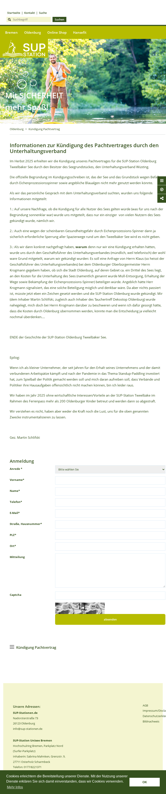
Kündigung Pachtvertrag (44, 129)
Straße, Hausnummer (26, 524)
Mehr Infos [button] (15, 787)
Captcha (15, 595)
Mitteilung (17, 557)
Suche (43, 13)
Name (15, 491)
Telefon (16, 502)
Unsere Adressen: (26, 706)
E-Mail (15, 513)
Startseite (13, 13)
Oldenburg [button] (32, 32)
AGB (145, 705)
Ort (13, 546)
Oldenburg (17, 129)
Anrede (16, 469)
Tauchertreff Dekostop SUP (24, 65)
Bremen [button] (11, 32)
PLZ (13, 535)
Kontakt (29, 13)
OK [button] (144, 782)
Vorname (17, 480)
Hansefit (79, 32)
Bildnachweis (151, 721)
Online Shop (57, 32)
